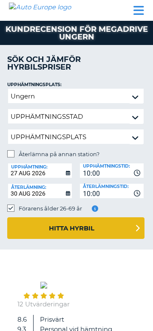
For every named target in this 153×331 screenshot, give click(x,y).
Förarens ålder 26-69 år (50, 208)
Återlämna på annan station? (59, 154)
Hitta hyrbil (71, 228)
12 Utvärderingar (43, 304)
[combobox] (112, 170)
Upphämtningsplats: (34, 84)
